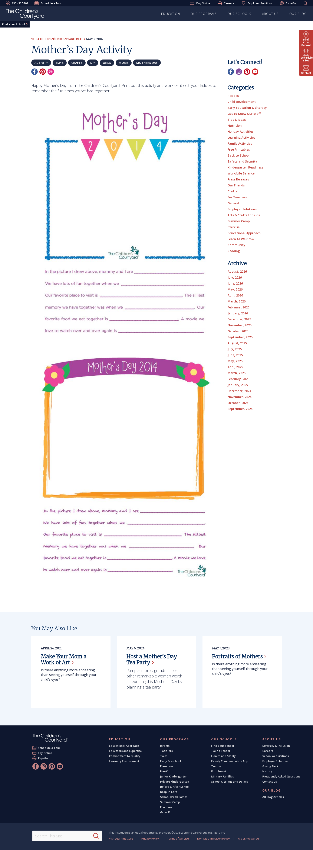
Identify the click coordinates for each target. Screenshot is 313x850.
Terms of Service (178, 838)
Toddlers (166, 751)
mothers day (147, 63)
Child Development (242, 102)
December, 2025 (239, 319)
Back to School (239, 155)
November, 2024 (239, 397)
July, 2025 (235, 349)
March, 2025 (237, 373)
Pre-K (164, 771)
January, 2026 (238, 313)
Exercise (234, 227)
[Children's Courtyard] (26, 14)
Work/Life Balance (241, 173)
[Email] (50, 71)
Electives (166, 807)
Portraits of (237, 656)
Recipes (233, 96)
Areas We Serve (248, 838)
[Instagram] (239, 71)
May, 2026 (235, 289)
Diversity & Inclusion (276, 745)
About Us (270, 14)
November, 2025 (239, 325)
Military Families (222, 776)
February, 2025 (238, 379)
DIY (92, 63)
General (233, 203)
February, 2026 (238, 307)
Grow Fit (166, 812)
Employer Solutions (260, 3)
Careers (229, 3)
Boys (59, 63)
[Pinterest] (42, 71)
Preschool (167, 766)
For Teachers (237, 197)
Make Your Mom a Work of (63, 659)
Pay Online (203, 3)
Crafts (232, 191)
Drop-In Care (168, 791)
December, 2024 (239, 391)
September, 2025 (240, 337)
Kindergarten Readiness (245, 167)
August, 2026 (237, 271)
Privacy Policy (150, 838)
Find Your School (13, 24)
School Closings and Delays (229, 781)
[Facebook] (34, 71)
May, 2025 (235, 361)
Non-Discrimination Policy (213, 838)
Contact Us (269, 781)
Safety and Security (242, 161)
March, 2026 (237, 301)
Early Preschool (170, 761)
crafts (76, 63)
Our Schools (239, 14)
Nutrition (235, 126)
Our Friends (236, 185)
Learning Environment (124, 761)
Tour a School (220, 751)
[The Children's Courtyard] (50, 738)
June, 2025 (235, 355)
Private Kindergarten (174, 781)
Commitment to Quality (124, 756)
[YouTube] (255, 71)
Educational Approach (244, 233)
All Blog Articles (273, 797)
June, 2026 (235, 283)
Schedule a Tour (51, 3)
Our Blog (298, 14)
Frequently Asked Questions (281, 776)
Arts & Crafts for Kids (244, 215)
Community (236, 245)
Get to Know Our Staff (244, 114)
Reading (234, 251)
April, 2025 (235, 367)
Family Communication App (229, 761)
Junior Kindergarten (173, 776)
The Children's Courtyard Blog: (58, 39)
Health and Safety (223, 756)
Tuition (216, 766)
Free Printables (239, 149)
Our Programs (204, 14)
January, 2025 (238, 385)
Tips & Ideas (237, 120)
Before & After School (175, 786)
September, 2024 (240, 409)
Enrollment (218, 771)
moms (123, 63)
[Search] (96, 836)
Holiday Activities (240, 131)
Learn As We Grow (241, 239)
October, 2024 (238, 403)
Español (291, 3)
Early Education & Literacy (247, 108)
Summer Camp (239, 221)
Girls (107, 63)
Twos (163, 756)
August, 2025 (237, 343)
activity (41, 63)
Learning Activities (241, 137)
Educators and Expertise (125, 751)
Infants (164, 745)
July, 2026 (235, 277)
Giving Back (270, 766)
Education (170, 14)
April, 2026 (235, 295)
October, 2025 (238, 331)
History (267, 771)
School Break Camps (173, 797)
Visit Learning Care (121, 838)
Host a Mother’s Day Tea (151, 659)
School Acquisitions (275, 756)
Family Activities (240, 143)
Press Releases (238, 179)
